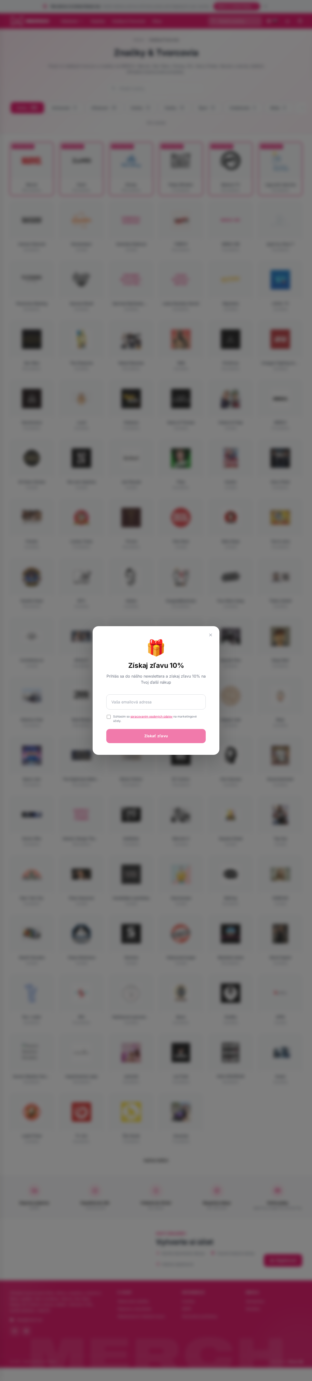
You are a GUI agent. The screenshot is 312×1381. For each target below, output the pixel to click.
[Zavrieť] (210, 635)
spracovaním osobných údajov (151, 716)
